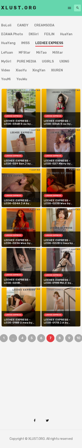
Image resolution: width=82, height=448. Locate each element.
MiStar (57, 53)
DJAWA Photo (12, 34)
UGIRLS (48, 61)
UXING (64, 61)
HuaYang (8, 43)
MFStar (25, 53)
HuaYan (66, 34)
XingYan (38, 70)
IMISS (25, 43)
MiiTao (41, 53)
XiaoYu (21, 70)
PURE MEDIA (26, 61)
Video (5, 70)
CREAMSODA (44, 25)
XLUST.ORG (19, 7)
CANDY (22, 25)
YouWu (21, 79)
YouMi (6, 79)
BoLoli (6, 25)
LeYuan (7, 53)
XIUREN (57, 70)
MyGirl (6, 61)
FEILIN (49, 34)
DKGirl (33, 34)
